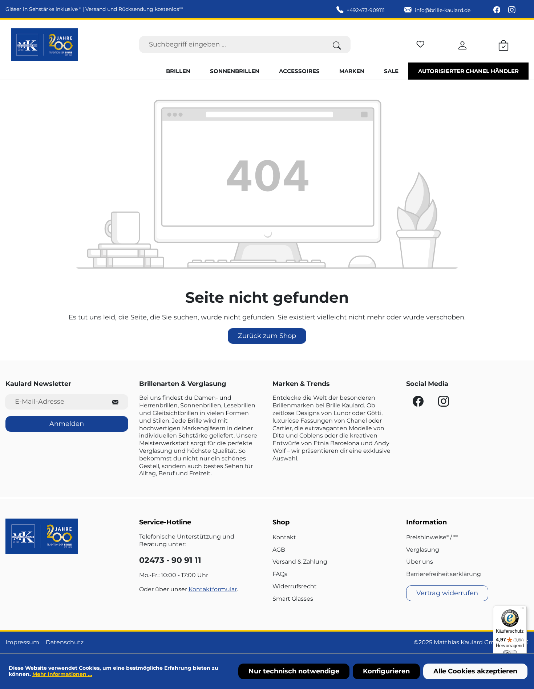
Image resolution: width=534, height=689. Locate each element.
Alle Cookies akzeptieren (475, 671)
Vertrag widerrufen (447, 593)
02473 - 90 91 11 (170, 560)
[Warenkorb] (503, 44)
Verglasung (422, 549)
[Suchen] (337, 44)
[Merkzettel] (420, 43)
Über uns (419, 561)
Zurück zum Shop (267, 336)
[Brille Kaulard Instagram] (512, 10)
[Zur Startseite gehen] (44, 44)
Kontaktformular (213, 589)
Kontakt (284, 537)
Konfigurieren (386, 671)
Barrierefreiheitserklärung (443, 574)
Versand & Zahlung (299, 561)
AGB (278, 549)
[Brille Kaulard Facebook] (497, 10)
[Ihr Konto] (462, 44)
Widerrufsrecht (294, 586)
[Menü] (522, 609)
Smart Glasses (292, 598)
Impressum (22, 642)
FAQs (279, 574)
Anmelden (66, 424)
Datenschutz (65, 642)
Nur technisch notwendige (293, 671)
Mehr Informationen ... (62, 674)
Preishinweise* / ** (432, 537)
